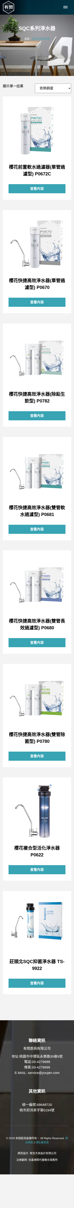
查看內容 (37, 131)
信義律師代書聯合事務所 (43, 1159)
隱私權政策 (42, 1142)
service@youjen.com (44, 1073)
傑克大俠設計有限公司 (43, 1153)
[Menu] (65, 7)
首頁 (26, 39)
